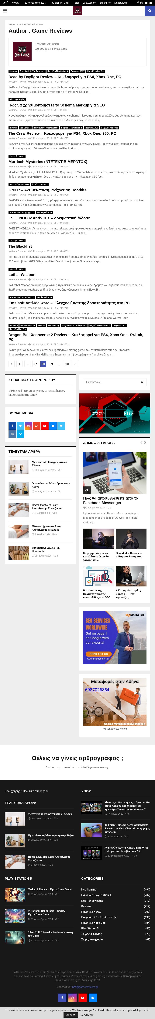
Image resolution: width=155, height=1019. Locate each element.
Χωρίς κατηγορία (92, 939)
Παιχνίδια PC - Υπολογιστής (32, 71)
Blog (77, 3)
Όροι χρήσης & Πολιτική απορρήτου (27, 791)
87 (35, 364)
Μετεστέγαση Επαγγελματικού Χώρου (50, 814)
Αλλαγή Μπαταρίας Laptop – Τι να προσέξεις (128, 594)
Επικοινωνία (120, 3)
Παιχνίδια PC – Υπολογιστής (99, 917)
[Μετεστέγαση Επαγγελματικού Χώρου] (19, 467)
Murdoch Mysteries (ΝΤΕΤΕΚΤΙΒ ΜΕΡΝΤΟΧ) (48, 162)
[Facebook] (62, 998)
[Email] (93, 998)
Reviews (13, 71)
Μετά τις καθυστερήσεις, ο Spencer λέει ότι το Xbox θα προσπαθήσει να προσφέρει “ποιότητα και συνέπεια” (127, 806)
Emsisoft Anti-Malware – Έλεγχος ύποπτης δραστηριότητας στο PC (69, 303)
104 (67, 364)
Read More (87, 1015)
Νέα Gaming (25, 128)
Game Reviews (35, 24)
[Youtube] (82, 998)
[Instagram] (72, 998)
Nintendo (13, 326)
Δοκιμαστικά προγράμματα (21, 212)
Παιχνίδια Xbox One (95, 71)
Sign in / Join (61, 3)
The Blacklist (20, 246)
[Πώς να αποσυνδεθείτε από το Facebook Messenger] (114, 473)
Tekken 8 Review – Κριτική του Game (49, 889)
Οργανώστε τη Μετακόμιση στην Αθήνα (51, 835)
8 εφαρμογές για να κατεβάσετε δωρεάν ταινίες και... (96, 556)
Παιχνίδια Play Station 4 (57, 71)
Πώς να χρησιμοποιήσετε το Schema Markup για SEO (57, 105)
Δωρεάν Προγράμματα (19, 184)
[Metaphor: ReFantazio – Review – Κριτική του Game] (15, 916)
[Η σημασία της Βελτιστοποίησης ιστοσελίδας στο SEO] (98, 576)
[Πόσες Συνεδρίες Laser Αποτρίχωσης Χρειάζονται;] (19, 510)
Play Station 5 (89, 928)
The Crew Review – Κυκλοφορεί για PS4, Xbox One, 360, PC (62, 133)
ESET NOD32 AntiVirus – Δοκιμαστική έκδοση (50, 218)
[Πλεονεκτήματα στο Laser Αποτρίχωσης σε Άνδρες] (19, 531)
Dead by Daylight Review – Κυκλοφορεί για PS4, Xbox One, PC (65, 77)
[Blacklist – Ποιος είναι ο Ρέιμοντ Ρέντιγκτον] (131, 539)
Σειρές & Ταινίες (17, 156)
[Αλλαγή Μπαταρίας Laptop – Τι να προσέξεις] (131, 576)
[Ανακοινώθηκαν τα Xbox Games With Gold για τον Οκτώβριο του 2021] (91, 853)
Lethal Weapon (22, 275)
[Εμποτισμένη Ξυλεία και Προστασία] (19, 553)
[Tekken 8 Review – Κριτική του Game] (15, 895)
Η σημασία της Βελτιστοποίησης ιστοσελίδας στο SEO (96, 594)
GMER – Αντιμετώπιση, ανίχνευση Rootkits (48, 190)
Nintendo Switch (27, 326)
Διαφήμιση (105, 3)
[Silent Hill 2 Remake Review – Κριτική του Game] (15, 937)
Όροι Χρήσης (90, 3)
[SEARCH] (142, 382)
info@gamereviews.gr (85, 986)
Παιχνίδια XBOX (77, 71)
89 (51, 364)
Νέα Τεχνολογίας (17, 100)
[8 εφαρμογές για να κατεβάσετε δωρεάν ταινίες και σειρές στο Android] (98, 539)
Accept (70, 1015)
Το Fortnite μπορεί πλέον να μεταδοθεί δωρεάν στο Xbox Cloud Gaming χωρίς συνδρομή (127, 828)
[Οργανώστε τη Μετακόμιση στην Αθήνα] (19, 489)
